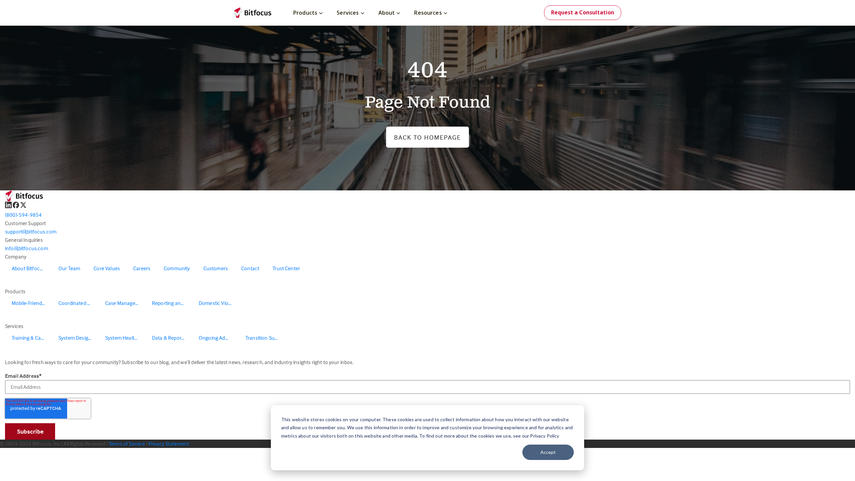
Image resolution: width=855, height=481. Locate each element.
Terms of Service (127, 443)
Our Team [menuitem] (69, 268)
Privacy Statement (168, 443)
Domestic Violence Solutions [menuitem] (219, 303)
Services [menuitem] (348, 12)
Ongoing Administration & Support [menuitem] (219, 337)
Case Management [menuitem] (125, 303)
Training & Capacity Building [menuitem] (32, 337)
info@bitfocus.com (26, 248)
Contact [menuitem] (250, 268)
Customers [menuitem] (215, 268)
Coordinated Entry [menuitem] (78, 303)
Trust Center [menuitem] (286, 268)
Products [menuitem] (305, 12)
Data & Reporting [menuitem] (171, 337)
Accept (548, 452)
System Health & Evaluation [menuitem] (125, 337)
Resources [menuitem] (428, 12)
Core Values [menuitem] (107, 268)
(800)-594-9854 (23, 214)
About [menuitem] (386, 12)
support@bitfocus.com (30, 231)
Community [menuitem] (177, 268)
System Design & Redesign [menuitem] (78, 337)
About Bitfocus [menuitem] (28, 268)
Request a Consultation (582, 12)
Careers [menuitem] (141, 268)
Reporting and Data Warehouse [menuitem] (172, 303)
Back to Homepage (427, 137)
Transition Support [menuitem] (265, 337)
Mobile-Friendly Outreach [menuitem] (32, 303)
